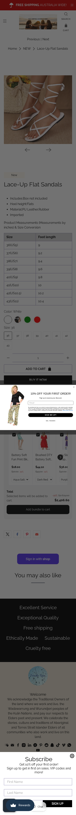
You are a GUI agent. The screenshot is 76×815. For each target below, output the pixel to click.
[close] (72, 756)
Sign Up (57, 803)
